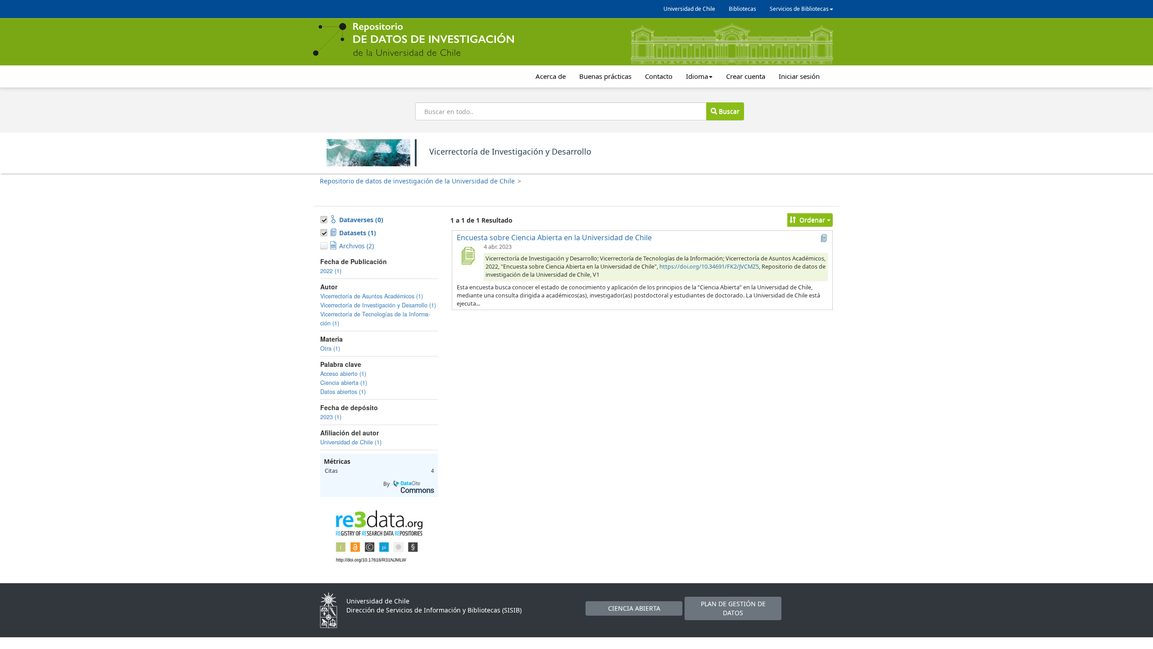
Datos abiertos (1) (343, 392)
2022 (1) (330, 271)
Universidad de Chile (689, 9)
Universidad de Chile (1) (350, 442)
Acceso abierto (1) (343, 374)
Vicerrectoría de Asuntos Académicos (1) (371, 296)
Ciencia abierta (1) (343, 383)
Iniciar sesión (799, 76)
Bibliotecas (742, 9)
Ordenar (812, 219)
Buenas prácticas (605, 76)
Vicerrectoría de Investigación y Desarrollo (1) (378, 305)
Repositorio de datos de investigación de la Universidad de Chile (417, 181)
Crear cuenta (745, 76)
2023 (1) (330, 417)
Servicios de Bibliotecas (799, 9)
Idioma (697, 76)
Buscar (728, 111)
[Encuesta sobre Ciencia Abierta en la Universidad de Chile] (467, 255)
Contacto (658, 76)
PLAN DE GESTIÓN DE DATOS (733, 608)
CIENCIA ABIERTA (634, 608)
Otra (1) (330, 348)
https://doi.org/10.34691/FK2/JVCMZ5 (709, 266)
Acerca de (551, 76)
